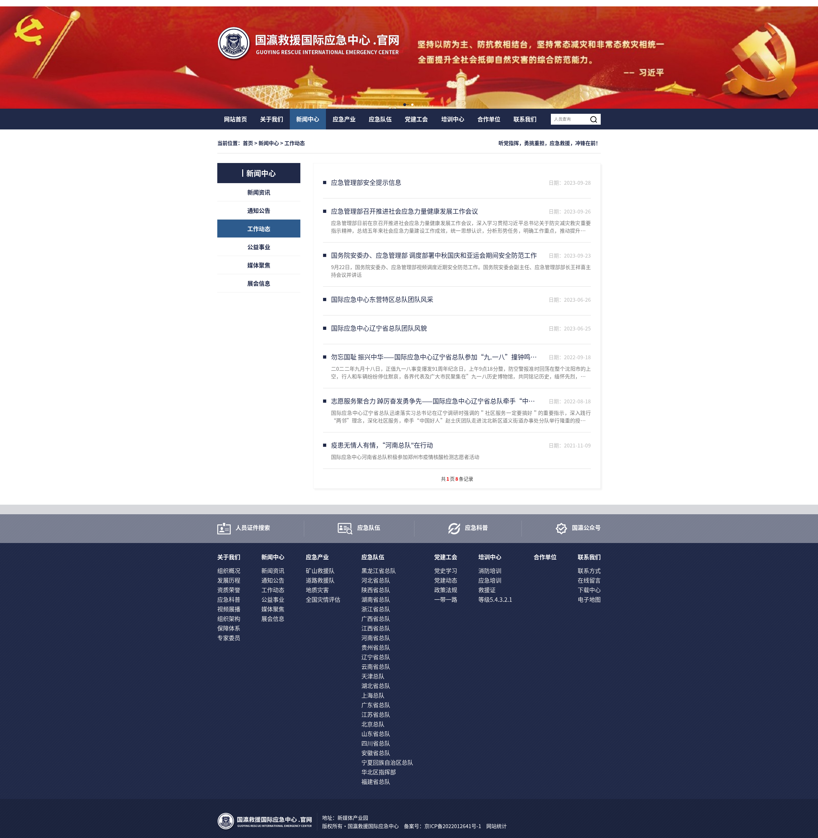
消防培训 (489, 570)
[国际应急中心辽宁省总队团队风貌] (457, 329)
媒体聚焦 (258, 265)
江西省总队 (375, 628)
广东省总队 (375, 705)
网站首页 (235, 119)
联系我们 (524, 119)
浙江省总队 (375, 609)
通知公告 (258, 210)
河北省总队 (375, 580)
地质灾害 (317, 590)
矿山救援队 (320, 570)
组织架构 (228, 618)
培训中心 (452, 119)
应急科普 (228, 599)
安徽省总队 (375, 753)
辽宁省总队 (375, 657)
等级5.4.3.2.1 (495, 599)
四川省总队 (375, 743)
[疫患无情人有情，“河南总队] (457, 450)
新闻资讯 (258, 192)
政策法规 (445, 590)
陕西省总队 (375, 590)
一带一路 (445, 599)
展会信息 (258, 283)
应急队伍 (380, 119)
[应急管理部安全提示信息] (457, 184)
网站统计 (496, 826)
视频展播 (228, 609)
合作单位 (488, 119)
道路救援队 (320, 580)
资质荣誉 (228, 590)
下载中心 (589, 590)
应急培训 (489, 580)
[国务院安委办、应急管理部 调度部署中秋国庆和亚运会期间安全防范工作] (457, 264)
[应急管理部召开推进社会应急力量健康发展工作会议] (457, 220)
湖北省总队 (375, 685)
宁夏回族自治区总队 (387, 762)
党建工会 (416, 119)
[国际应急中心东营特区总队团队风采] (457, 301)
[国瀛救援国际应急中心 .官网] (308, 44)
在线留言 (589, 580)
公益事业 (258, 247)
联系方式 (589, 570)
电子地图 (589, 599)
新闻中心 (307, 119)
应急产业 (344, 119)
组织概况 (228, 570)
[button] (405, 105)
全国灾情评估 (323, 599)
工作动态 (258, 228)
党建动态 (445, 580)
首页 (248, 143)
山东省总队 (375, 733)
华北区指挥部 (378, 772)
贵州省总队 (375, 647)
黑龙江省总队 (378, 570)
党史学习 (445, 570)
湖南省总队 (375, 599)
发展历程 (228, 580)
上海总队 (372, 695)
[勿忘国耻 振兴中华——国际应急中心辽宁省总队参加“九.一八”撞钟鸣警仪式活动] (457, 366)
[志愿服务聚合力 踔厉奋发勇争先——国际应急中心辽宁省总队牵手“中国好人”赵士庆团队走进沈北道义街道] (457, 410)
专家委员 (228, 637)
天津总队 (372, 676)
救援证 (487, 590)
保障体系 (228, 628)
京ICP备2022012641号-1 (452, 826)
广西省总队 (375, 618)
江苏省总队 (375, 714)
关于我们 (271, 119)
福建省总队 (375, 781)
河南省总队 (375, 637)
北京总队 (372, 724)
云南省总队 (375, 666)
